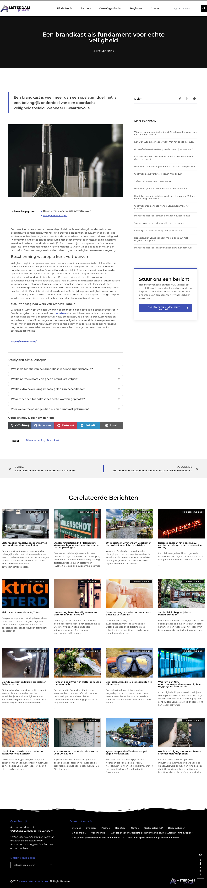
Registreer (136, 8)
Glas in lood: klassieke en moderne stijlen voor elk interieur (22, 752)
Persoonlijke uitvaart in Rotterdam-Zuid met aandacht (77, 683)
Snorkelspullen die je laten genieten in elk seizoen (129, 683)
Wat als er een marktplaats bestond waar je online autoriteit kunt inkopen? (151, 832)
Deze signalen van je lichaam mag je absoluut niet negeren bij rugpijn (161, 239)
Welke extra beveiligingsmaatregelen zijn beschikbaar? (65, 389)
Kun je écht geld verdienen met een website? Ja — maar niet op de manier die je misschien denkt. (125, 837)
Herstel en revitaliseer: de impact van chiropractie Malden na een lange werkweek (164, 197)
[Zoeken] (204, 8)
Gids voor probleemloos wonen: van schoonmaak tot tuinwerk (161, 207)
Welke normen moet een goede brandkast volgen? (65, 379)
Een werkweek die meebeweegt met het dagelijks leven (164, 141)
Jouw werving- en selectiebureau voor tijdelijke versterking (128, 613)
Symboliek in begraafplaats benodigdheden (174, 613)
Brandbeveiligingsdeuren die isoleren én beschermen (24, 683)
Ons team (91, 828)
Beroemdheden (176, 828)
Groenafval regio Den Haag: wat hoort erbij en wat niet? (163, 149)
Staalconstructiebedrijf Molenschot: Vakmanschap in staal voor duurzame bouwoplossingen (76, 545)
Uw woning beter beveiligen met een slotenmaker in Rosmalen (76, 613)
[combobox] (187, 8)
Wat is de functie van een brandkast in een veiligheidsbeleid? (65, 369)
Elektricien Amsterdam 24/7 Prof (21, 612)
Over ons (76, 828)
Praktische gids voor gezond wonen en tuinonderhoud (163, 247)
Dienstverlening (103, 50)
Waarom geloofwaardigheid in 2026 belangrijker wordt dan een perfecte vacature (165, 133)
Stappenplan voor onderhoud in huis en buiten (159, 223)
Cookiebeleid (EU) (153, 828)
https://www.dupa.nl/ (23, 341)
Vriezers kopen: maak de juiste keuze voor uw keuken (76, 752)
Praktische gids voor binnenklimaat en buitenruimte (162, 215)
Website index (98, 832)
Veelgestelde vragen (55, 215)
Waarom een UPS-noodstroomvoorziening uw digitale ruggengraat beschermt (179, 684)
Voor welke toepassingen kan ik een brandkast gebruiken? (65, 409)
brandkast (61, 313)
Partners (86, 8)
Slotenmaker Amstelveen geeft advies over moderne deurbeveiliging (24, 544)
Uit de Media (64, 8)
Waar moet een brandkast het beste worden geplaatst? (65, 399)
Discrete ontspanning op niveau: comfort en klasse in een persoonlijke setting (180, 545)
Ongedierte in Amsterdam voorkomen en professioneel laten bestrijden (129, 544)
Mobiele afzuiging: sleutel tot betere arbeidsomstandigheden (179, 752)
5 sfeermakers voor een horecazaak (152, 181)
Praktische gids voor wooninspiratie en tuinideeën (160, 188)
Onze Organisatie (109, 8)
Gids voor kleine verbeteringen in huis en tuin (158, 173)
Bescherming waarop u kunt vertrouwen (67, 211)
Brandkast (53, 440)
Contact (156, 8)
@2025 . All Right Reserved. (41, 881)
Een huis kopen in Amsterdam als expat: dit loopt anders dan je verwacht (164, 157)
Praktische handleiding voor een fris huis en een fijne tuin (164, 166)
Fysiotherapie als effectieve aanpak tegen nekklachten (127, 752)
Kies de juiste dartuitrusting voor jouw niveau (158, 230)
